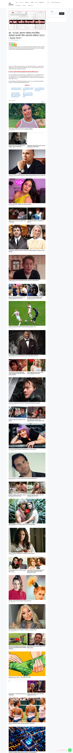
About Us (24, 5)
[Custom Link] (70, 750)
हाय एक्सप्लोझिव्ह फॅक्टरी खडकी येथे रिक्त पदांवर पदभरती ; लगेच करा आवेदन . (28, 89)
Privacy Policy (18, 5)
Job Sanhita (11, 3)
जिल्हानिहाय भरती (41, 2)
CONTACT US (30, 5)
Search (51, 11)
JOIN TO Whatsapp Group (55, 2)
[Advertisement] (27, 58)
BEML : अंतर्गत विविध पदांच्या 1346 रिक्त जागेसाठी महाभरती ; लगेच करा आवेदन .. (40, 89)
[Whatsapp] (12, 45)
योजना (36, 2)
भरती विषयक (32, 2)
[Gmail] (10, 45)
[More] (15, 45)
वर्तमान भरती (21, 2)
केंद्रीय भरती (26, 2)
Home (17, 2)
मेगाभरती (48, 2)
